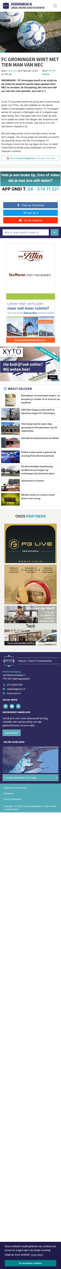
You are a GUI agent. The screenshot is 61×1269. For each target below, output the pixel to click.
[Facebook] (6, 706)
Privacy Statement (12, 799)
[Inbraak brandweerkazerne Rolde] (10, 442)
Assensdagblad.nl (21, 4)
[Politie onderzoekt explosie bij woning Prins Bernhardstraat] (10, 456)
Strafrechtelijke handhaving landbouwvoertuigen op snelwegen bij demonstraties (37, 470)
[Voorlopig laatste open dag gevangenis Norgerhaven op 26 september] (10, 428)
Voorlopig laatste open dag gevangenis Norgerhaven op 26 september (39, 427)
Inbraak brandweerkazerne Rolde (40, 438)
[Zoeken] (54, 232)
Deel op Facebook (33, 205)
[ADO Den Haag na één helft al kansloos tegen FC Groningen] (10, 414)
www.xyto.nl (13, 693)
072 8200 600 (15, 684)
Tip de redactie (33, 220)
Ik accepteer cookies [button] (30, 1263)
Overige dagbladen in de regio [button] (20, 777)
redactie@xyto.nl (16, 689)
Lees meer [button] (37, 1254)
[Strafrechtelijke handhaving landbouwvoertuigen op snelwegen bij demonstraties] (10, 471)
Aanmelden (11, 732)
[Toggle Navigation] (55, 5)
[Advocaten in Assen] (10, 485)
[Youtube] (12, 706)
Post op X (32, 212)
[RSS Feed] (18, 706)
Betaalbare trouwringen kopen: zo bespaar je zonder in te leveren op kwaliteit (40, 399)
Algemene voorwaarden (15, 787)
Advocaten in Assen (32, 480)
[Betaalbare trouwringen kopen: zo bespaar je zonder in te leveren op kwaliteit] (10, 400)
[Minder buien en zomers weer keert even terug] (10, 499)
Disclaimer (9, 793)
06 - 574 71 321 (43, 188)
